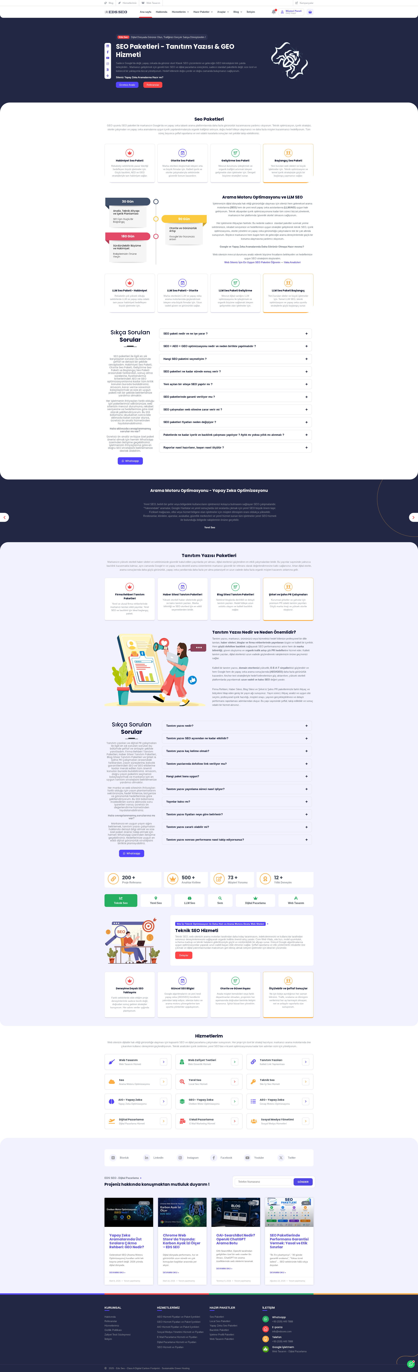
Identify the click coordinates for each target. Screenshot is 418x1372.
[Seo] (163, 1081)
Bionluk (124, 1157)
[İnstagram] (107, 64)
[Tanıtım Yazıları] (305, 1061)
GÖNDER (303, 1182)
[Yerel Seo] (234, 1081)
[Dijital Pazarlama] (163, 1121)
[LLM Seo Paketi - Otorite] (182, 283)
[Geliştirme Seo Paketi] (235, 153)
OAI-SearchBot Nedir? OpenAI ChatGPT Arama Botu (235, 1239)
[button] (4, 517)
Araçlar (221, 11)
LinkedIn (158, 1157)
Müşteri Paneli (294, 11)
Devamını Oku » (117, 1273)
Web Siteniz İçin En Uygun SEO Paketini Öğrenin (252, 262)
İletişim (251, 11)
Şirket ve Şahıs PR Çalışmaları (288, 594)
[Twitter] (281, 1157)
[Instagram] (180, 1157)
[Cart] (310, 12)
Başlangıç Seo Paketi (288, 160)
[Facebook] (107, 52)
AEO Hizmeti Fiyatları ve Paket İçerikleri (178, 1316)
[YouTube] (107, 58)
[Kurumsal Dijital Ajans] (115, 12)
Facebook (226, 1157)
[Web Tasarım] (163, 1061)
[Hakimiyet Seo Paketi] (130, 153)
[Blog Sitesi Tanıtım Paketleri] (235, 587)
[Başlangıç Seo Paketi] (288, 153)
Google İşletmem (283, 1347)
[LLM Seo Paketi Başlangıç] (288, 283)
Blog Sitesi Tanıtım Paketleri (235, 594)
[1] (274, 12)
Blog (236, 11)
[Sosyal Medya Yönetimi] (305, 1121)
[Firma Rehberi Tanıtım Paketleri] (130, 587)
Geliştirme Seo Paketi (235, 160)
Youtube (259, 1157)
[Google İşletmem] (265, 1349)
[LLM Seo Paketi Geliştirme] (235, 283)
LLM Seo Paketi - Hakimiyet (129, 290)
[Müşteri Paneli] (282, 11)
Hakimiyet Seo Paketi (129, 160)
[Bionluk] (107, 69)
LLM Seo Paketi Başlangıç (288, 290)
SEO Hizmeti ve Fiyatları (170, 1347)
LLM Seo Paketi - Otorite (182, 290)
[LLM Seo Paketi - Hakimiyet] (130, 283)
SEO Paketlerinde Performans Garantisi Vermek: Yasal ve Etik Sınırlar (289, 1241)
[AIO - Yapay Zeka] (163, 1101)
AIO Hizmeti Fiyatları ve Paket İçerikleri (178, 1326)
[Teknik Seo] (305, 1081)
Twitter (292, 1157)
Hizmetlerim (179, 11)
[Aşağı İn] (107, 75)
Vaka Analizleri (292, 262)
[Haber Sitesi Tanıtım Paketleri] (182, 587)
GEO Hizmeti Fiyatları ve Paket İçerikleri (178, 1321)
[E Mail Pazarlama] (234, 1121)
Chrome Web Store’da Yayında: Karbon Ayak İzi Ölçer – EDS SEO (181, 1241)
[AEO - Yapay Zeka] (305, 1101)
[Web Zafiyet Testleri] (234, 1061)
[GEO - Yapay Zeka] (234, 1101)
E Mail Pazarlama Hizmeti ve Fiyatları (177, 1337)
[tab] (120, 900)
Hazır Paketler (201, 11)
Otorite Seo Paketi (182, 160)
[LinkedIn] (107, 46)
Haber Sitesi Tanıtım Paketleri (182, 594)
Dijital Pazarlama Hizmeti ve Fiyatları (176, 1342)
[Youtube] (247, 1157)
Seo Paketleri (209, 119)
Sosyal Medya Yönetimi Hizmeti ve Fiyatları (180, 1332)
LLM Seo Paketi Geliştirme (235, 290)
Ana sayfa (145, 11)
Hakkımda (161, 11)
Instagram (193, 1157)
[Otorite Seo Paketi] (182, 153)
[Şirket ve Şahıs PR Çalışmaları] (288, 587)
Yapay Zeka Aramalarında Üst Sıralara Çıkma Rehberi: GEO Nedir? (126, 1241)
